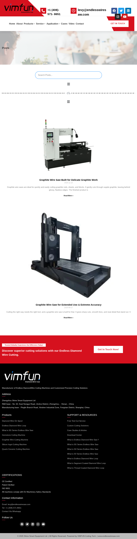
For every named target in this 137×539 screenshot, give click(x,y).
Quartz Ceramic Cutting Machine (16, 449)
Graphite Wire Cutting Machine (15, 440)
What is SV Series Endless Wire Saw (82, 454)
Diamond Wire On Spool (12, 421)
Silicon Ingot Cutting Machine (14, 444)
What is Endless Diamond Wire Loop (82, 458)
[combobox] (68, 75)
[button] (34, 24)
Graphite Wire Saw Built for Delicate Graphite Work (68, 180)
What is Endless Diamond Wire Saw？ (83, 440)
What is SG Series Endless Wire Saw (17, 430)
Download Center (74, 435)
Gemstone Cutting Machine (13, 435)
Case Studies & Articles (77, 430)
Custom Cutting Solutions (78, 426)
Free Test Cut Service (76, 421)
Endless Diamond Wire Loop (14, 426)
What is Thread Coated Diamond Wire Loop (85, 468)
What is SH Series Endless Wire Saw (82, 449)
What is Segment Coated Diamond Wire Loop (86, 463)
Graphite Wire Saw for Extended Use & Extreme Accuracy (68, 304)
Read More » (68, 196)
